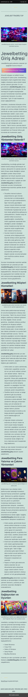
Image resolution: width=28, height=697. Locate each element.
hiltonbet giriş (19, 689)
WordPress (4, 681)
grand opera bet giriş (7, 689)
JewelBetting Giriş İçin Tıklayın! (14, 70)
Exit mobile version (14, 695)
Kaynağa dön (23, 1)
